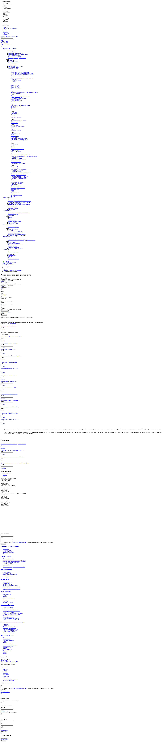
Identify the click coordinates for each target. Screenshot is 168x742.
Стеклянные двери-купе (16, 100)
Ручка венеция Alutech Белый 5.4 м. (9, 375)
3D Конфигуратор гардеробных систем (17, 58)
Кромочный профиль (16, 168)
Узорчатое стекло (15, 147)
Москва (5, 475)
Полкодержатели (15, 192)
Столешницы (11, 60)
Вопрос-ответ (6, 33)
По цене (2, 313)
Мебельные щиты (15, 113)
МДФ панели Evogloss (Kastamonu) (11, 585)
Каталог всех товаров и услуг (9, 48)
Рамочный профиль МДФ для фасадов (17, 234)
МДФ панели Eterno (7, 584)
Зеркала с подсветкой (16, 151)
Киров (4, 476)
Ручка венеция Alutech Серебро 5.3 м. (9, 394)
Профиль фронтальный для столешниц (19, 176)
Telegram (10, 263)
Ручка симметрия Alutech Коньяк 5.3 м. (9, 413)
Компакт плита (14, 123)
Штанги (5, 653)
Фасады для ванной (15, 87)
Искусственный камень (13, 61)
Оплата (4, 29)
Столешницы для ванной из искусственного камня (22, 74)
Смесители (13, 127)
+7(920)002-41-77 (4, 42)
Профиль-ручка (14, 157)
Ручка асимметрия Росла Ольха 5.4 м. (9, 343)
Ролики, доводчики (15, 160)
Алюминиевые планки (16, 117)
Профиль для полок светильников (18, 175)
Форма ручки (4, 294)
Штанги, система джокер (16, 195)
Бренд (2, 288)
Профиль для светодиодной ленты (18, 177)
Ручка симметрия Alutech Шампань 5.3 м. (10, 419)
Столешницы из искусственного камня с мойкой (19, 204)
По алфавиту (3, 314)
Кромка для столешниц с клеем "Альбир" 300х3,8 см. (12, 450)
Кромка (12, 114)
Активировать (3, 731)
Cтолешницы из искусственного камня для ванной (14, 561)
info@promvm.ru (4, 37)
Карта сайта (6, 676)
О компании (6, 674)
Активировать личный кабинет (7, 712)
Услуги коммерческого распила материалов (20, 105)
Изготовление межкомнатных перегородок (18, 54)
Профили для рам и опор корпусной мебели (21, 172)
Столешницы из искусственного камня (20, 72)
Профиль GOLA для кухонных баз (18, 178)
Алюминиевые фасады (16, 88)
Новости (5, 677)
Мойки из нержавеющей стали (18, 126)
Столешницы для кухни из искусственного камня (22, 73)
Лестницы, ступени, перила (17, 75)
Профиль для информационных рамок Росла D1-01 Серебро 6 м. (15, 463)
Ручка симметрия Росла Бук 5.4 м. (8, 349)
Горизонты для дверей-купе (9, 628)
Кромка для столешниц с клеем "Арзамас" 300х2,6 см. (13, 456)
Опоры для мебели (7, 649)
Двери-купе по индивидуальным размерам (20, 95)
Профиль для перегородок (17, 170)
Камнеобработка (12, 50)
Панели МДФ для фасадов (14, 233)
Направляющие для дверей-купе (18, 159)
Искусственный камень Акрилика (18, 120)
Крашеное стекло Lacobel (9, 598)
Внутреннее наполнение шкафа (18, 186)
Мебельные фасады (12, 63)
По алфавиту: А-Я (20, 317)
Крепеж (13, 190)
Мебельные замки (15, 189)
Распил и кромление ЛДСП (14, 56)
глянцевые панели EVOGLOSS (15, 231)
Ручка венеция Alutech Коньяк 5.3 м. (9, 387)
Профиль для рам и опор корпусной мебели (13, 613)
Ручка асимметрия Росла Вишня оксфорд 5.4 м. (11, 336)
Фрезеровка (13, 107)
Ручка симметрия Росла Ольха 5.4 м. (9, 362)
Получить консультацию (6, 44)
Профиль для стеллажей (16, 171)
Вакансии (5, 34)
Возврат (5, 30)
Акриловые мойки (15, 129)
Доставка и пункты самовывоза (10, 28)
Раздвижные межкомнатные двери (19, 98)
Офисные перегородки (16, 93)
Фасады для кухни (15, 85)
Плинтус (13, 116)
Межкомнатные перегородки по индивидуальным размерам (24, 92)
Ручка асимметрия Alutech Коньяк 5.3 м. (10, 406)
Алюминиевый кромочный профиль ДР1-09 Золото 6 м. (13, 444)
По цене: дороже (4, 317)
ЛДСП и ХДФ (6, 583)
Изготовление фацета (16, 80)
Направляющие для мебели (17, 182)
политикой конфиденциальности (18, 542)
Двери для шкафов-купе (16, 97)
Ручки (4, 641)
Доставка (5, 669)
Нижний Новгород (7, 473)
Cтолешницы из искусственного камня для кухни (14, 560)
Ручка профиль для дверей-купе (10, 626)
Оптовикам (5, 32)
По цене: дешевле (12, 317)
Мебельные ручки (15, 184)
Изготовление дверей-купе (14, 55)
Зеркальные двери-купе (16, 101)
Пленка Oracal (14, 79)
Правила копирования (8, 680)
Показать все (3, 468)
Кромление (13, 108)
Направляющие (6, 639)
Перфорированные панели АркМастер (19, 140)
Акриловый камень (12, 207)
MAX (8, 261)
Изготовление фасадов (13, 227)
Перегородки (6, 625)
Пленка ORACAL (15, 150)
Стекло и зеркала (12, 65)
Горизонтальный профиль (17, 158)
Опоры (12, 191)
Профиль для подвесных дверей (18, 163)
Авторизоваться (4, 730)
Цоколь (12, 194)
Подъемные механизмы (16, 183)
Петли (4, 637)
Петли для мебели (15, 181)
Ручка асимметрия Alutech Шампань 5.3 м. (10, 400)
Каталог (2, 40)
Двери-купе (5, 624)
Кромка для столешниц (8, 552)
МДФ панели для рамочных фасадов (19, 138)
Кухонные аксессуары (16, 185)
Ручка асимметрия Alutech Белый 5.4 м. (9, 368)
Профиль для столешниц (8, 617)
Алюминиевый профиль (13, 67)
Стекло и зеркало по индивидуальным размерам (22, 78)
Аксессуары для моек (16, 130)
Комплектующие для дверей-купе (15, 66)
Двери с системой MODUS (17, 99)
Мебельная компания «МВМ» (7, 663)
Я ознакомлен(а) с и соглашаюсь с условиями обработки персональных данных (27, 542)
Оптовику (5, 673)
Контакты (5, 27)
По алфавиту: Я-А (28, 317)
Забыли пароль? (4, 711)
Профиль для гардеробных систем (18, 169)
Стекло (12, 145)
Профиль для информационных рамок (19, 173)
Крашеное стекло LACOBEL (17, 149)
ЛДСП (12, 134)
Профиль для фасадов (16, 166)
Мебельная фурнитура (13, 68)
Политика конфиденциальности (10, 679)
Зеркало (13, 146)
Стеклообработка (12, 52)
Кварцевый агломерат (16, 121)
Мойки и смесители (12, 62)
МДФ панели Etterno (13, 229)
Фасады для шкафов (15, 86)
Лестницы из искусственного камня (11, 562)
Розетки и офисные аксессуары (18, 188)
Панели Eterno (14, 137)
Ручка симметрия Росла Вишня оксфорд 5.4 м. (11, 355)
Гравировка (13, 81)
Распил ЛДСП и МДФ (16, 106)
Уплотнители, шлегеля (16, 162)
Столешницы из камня (13, 251)
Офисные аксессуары (8, 646)
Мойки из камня (14, 125)
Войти (15, 712)
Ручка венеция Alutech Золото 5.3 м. (9, 381)
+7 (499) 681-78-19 (12, 262)
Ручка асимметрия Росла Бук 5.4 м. (8, 325)
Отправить (3, 543)
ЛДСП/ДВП (11, 230)
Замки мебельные (7, 647)
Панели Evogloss (15, 136)
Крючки (13, 196)
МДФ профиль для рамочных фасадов (19, 139)
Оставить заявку (12, 323)
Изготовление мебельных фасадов (16, 53)
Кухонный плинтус (7, 551)
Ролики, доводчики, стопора (9, 631)
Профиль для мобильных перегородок (11, 611)
